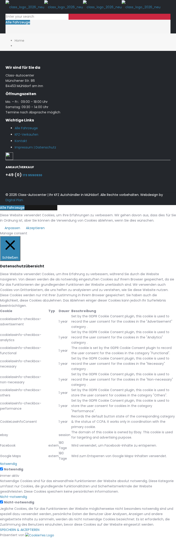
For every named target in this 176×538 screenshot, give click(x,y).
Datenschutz (46, 147)
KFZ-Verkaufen (26, 134)
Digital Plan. (15, 200)
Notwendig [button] (8, 463)
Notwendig (13, 469)
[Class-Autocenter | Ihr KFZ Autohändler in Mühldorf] (83, 7)
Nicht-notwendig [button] (13, 496)
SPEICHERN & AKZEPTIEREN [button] (19, 529)
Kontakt (21, 141)
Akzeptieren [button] (35, 228)
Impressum (24, 147)
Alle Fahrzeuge (18, 22)
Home (19, 40)
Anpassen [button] (12, 228)
